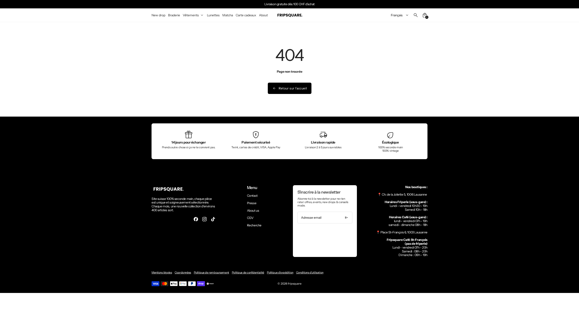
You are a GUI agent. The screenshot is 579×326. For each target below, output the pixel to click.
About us (253, 211)
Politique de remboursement (211, 272)
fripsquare (294, 283)
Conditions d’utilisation (309, 272)
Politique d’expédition (280, 272)
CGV (250, 218)
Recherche (254, 225)
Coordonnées (183, 272)
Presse (251, 203)
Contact (252, 196)
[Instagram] (204, 219)
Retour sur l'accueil (293, 88)
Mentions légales (162, 272)
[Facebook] (195, 219)
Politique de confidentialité (248, 272)
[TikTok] (213, 219)
